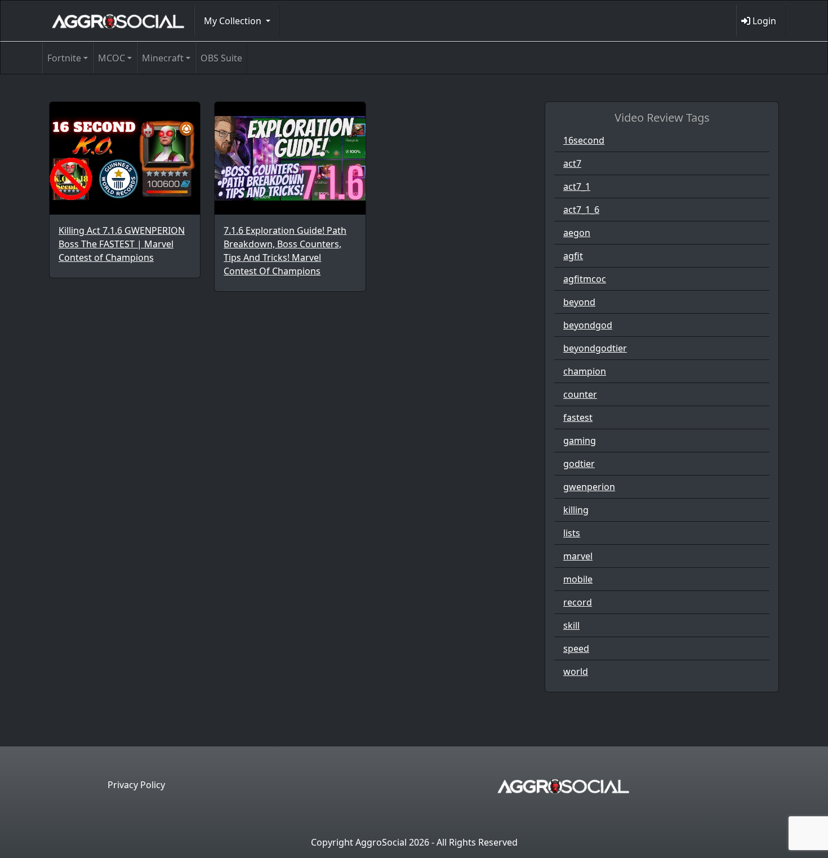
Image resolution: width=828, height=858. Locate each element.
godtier (579, 463)
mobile (578, 579)
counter (580, 394)
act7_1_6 (581, 209)
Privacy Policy (136, 785)
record (577, 602)
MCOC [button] (111, 58)
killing (576, 510)
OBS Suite (221, 58)
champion (584, 371)
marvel (578, 556)
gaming (579, 440)
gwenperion (589, 487)
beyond (579, 302)
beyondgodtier (595, 348)
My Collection (234, 21)
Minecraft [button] (163, 58)
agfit (573, 256)
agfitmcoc (584, 279)
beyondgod (587, 325)
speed (576, 648)
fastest (578, 417)
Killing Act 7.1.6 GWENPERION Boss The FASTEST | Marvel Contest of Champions (122, 244)
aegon (576, 232)
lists (571, 533)
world (575, 671)
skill (571, 625)
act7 (572, 163)
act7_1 (576, 186)
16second (583, 140)
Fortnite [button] (64, 58)
